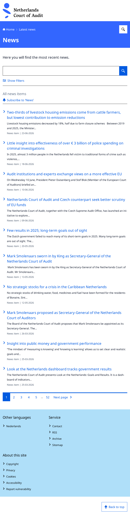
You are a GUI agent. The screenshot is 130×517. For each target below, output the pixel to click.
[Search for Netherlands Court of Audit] (123, 29)
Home (10, 29)
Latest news (27, 29)
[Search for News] (123, 71)
